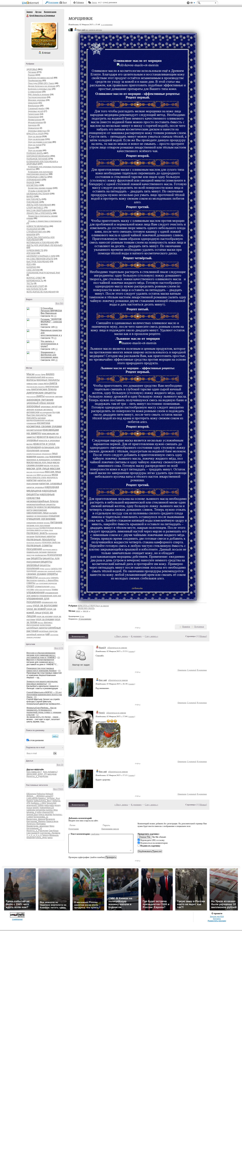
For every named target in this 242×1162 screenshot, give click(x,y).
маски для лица (38, 468)
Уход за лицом (34, 136)
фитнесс (48, 622)
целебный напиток (36, 634)
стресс (52, 586)
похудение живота (50, 549)
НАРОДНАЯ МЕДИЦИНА (38, 156)
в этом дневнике (36, 740)
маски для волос (51, 465)
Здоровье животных (37, 131)
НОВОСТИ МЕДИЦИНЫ (38, 226)
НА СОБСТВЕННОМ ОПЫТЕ (40, 259)
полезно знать (37, 533)
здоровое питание (40, 399)
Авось (94, 2)
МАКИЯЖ (31, 234)
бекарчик (31, 837)
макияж (31, 456)
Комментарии (50, 12)
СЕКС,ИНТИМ (33, 270)
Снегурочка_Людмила (50, 833)
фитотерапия (33, 625)
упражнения (35, 592)
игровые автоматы (44, 409)
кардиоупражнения (36, 420)
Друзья (38, 12)
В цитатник (202, 670)
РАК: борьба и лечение (38, 94)
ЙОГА (29, 264)
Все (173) (58, 648)
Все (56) (59, 303)
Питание (32, 72)
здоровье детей (49, 406)
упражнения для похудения (38, 600)
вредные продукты (48, 380)
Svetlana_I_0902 (38, 803)
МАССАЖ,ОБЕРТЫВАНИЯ (39, 210)
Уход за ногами (35, 150)
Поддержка (188, 2)
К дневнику (136, 636)
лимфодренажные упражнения (39, 454)
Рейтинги (80, 2)
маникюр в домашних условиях (43, 459)
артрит (38, 374)
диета (53, 383)
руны (42, 569)
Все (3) (60, 765)
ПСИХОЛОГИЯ (34, 229)
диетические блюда (43, 389)
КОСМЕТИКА (33, 185)
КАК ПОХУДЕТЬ (34, 199)
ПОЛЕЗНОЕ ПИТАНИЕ (37, 159)
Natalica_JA (43, 798)
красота (42, 437)
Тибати (45, 835)
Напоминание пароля (110, 829)
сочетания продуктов (48, 583)
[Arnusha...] (138, 587)
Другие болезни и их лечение (41, 86)
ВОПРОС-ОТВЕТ (34, 278)
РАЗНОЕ (30, 182)
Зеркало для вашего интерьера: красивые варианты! (42, 682)
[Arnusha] (97, 56)
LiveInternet (31, 3)
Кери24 (102, 647)
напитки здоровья (50, 483)
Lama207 (49, 796)
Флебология (33, 106)
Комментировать (78, 636)
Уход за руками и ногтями (40, 142)
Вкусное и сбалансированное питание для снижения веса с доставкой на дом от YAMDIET (41, 655)
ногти (29, 510)
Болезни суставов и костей (40, 78)
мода (55, 474)
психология (54, 554)
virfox (39, 812)
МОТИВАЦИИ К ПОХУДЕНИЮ (40, 242)
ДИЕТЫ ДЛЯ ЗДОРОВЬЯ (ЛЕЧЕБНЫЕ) (44, 245)
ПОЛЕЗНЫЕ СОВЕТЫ (37, 177)
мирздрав (51, 774)
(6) (56, 327)
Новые (203, 636)
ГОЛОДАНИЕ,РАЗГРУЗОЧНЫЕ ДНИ (43, 273)
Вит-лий (103, 680)
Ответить (182, 670)
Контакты (217, 919)
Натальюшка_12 (34, 828)
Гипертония (33, 114)
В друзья (46, 52)
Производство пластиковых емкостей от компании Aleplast (41, 669)
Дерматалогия (34, 120)
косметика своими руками (44, 426)
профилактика (41, 555)
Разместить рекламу (217, 921)
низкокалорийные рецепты (41, 504)
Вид (192, 3)
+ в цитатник (106, 24)
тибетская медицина (43, 589)
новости (31, 507)
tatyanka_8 (31, 812)
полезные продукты (41, 539)
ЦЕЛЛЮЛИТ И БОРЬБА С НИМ (41, 256)
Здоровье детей (35, 111)
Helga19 (49, 794)
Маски (31, 374)
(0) (58, 657)
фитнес (40, 623)
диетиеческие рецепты (36, 387)
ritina (55, 810)
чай (47, 634)
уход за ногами (44, 616)
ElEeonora (31, 794)
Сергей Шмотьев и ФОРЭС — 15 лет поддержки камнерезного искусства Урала (44, 694)
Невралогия (33, 128)
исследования (46, 412)
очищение (54, 515)
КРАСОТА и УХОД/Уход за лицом (93, 605)
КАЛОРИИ (31, 267)
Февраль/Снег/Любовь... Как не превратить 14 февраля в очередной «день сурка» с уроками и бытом (44, 711)
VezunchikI (51, 803)
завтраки (58, 396)
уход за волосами (45, 605)
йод (54, 412)
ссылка (131, 651)
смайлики (95, 834)
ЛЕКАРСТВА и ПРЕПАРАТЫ (40, 213)
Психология (33, 117)
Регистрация (53, 2)
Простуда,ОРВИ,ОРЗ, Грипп (41, 83)
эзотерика (54, 635)
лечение (44, 450)
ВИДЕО (30, 196)
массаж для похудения (35, 472)
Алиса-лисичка (45, 814)
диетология (31, 396)
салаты (47, 569)
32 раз (82, 616)
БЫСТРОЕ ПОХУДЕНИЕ (38, 261)
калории (42, 418)
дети (46, 383)
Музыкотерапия (35, 122)
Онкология (33, 103)
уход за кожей (36, 609)
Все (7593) (58, 789)
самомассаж (42, 571)
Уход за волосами (36, 139)
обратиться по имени (117, 647)
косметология (34, 429)
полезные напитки (45, 536)
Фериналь (54, 835)
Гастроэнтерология (37, 97)
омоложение (40, 510)
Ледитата (31, 824)
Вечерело (50, 819)
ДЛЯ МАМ (31, 253)
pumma (49, 810)
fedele (41, 805)
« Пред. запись (121, 636)
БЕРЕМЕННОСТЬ (35, 281)
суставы (30, 589)
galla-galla (49, 805)
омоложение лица (38, 512)
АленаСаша (32, 814)
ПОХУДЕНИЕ (33, 202)
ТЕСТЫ (30, 283)
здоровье (33, 406)
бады (43, 374)
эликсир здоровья (33, 637)
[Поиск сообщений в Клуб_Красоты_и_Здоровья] (55, 736)
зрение (30, 409)
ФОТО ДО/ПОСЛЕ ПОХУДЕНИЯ (41, 292)
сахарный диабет (54, 571)
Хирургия (32, 125)
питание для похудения (38, 525)
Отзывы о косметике (37, 191)
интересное (33, 412)
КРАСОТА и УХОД (35, 134)
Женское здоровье (36, 100)
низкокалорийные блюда (42, 501)
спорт (30, 586)
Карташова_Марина (36, 821)
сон (37, 583)
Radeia (30, 801)
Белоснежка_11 (41, 817)
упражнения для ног (50, 595)
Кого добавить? (50, 772)
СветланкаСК (33, 833)
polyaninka (40, 810)
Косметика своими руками (40, 188)
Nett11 (102, 712)
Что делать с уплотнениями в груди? (49, 343)
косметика (43, 423)
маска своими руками (43, 464)
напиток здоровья (35, 487)
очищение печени (35, 523)
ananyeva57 (32, 805)
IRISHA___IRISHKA (35, 796)
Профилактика (35, 80)
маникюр (55, 456)
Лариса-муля (52, 821)
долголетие (49, 396)
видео (50, 374)
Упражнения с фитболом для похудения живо (49, 354)
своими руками (36, 573)
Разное (31, 75)
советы (31, 583)
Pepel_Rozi (54, 798)
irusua (29, 808)
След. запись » (151, 636)
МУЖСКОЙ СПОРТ (35, 286)
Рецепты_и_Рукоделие (37, 776)
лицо (55, 453)
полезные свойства (51, 542)
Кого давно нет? (34, 772)
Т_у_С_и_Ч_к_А (34, 835)
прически (51, 552)
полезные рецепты (34, 542)
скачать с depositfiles (47, 580)
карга (50, 837)
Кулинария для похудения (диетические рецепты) (40, 173)
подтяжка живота (34, 530)
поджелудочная (33, 528)
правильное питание (37, 552)
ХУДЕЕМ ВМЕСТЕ (35, 250)
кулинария (34, 447)
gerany (57, 805)
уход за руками (45, 619)
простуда (30, 555)
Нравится (186, 626)
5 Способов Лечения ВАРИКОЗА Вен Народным (51, 310)
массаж (55, 468)
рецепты (36, 558)
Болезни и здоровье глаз (39, 89)
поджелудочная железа (50, 528)
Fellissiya (41, 794)
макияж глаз (43, 456)
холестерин (45, 625)
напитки (32, 480)
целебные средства (48, 631)
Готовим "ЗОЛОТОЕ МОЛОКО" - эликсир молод (51, 321)
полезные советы (39, 545)
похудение (34, 549)
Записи (29, 12)
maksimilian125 (47, 808)
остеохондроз (41, 516)
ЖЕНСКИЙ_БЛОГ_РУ (37, 774)
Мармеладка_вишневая (38, 826)
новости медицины (48, 507)
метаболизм (46, 475)
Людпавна (41, 824)
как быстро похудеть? (43, 413)
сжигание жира (44, 578)
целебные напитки (37, 627)
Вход (65, 2)
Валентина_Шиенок (36, 819)
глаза (40, 383)
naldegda (31, 810)
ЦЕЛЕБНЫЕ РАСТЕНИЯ (38, 194)
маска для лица (43, 462)
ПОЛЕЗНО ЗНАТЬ (35, 153)
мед (39, 475)
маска (30, 462)
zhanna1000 (48, 812)
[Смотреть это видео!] (34, 312)
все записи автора (93, 30)
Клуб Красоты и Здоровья (27, 15)
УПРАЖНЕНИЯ (34, 180)
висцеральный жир (36, 377)
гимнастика (32, 383)
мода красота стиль (36, 477)
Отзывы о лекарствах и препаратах (44, 221)
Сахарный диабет (36, 108)
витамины (50, 377)
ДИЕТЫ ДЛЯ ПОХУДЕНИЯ (39, 205)
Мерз (51, 826)
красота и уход (44, 443)
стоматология (42, 586)
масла (85, 611)
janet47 (36, 808)
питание (56, 522)
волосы (31, 379)
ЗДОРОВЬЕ (32, 69)
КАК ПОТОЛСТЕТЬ (35, 289)
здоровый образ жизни (40, 403)
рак (28, 558)
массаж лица (53, 471)
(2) (55, 316)
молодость (52, 477)
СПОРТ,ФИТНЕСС (35, 208)
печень (47, 523)
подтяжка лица (47, 530)
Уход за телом (34, 145)
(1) (56, 349)
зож (60, 406)
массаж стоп (31, 475)
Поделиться (199, 626)
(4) (56, 360)
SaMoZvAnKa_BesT (43, 801)
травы (55, 589)
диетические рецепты (41, 392)
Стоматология (34, 92)
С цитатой (191, 670)
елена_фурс (41, 837)
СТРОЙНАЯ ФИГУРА (36, 232)
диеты (40, 396)
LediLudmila (32, 798)
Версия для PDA (217, 916)
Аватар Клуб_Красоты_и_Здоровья (43, 35)
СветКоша (53, 831)
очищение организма (41, 518)
